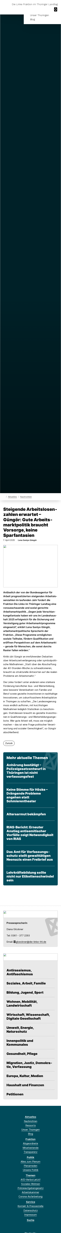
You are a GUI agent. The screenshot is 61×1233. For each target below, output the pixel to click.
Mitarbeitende (31, 1147)
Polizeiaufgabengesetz (31, 1188)
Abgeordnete (30, 1143)
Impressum (30, 1214)
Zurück (9, 743)
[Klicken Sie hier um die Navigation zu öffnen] (56, 9)
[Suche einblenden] (47, 9)
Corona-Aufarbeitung (30, 1196)
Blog (32, 19)
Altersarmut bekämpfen (26, 814)
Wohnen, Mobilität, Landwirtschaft (22, 1003)
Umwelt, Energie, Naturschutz (20, 1029)
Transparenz (30, 1151)
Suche (30, 1220)
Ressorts (30, 1125)
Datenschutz (30, 1210)
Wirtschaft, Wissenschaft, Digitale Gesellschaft (28, 1016)
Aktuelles (12, 497)
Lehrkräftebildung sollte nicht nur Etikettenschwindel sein (30, 876)
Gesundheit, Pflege (22, 1054)
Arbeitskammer (30, 1192)
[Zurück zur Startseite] (4, 497)
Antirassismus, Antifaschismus (20, 972)
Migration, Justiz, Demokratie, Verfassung (29, 1065)
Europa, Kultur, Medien (25, 1076)
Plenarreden (30, 1165)
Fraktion (30, 1139)
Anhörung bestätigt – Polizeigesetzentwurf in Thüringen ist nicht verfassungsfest (26, 770)
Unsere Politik (30, 1169)
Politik (30, 1157)
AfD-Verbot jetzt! (30, 1179)
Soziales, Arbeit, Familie (26, 983)
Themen (30, 1175)
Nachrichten (26, 497)
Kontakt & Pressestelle (30, 1206)
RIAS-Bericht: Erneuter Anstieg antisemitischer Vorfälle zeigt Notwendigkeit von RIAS (30, 833)
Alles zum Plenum (30, 1161)
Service (30, 1201)
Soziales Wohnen (30, 1183)
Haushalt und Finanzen (25, 1085)
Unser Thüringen (39, 15)
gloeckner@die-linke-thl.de (31, 941)
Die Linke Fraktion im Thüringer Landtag (35, 4)
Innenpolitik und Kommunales (20, 1042)
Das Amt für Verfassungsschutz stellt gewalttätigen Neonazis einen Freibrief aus (30, 855)
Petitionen (15, 1094)
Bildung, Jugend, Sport (25, 992)
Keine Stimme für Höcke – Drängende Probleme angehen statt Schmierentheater (27, 795)
